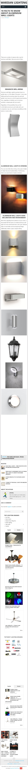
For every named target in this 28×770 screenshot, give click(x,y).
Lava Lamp (7, 517)
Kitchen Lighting (8, 522)
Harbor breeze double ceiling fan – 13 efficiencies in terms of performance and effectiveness (13, 566)
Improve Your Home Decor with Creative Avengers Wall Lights (16, 713)
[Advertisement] (18, 28)
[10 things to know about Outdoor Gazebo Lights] (14, 746)
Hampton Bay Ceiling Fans (10, 520)
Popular (9, 530)
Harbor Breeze (8, 519)
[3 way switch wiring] (5, 735)
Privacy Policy (17, 763)
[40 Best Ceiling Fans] (14, 735)
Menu (3, 6)
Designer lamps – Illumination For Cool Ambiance (15, 691)
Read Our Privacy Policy (15, 768)
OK (21, 768)
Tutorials (7, 526)
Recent (18, 530)
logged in (9, 506)
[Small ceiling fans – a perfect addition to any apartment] (5, 746)
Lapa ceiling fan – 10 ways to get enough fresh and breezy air (16, 720)
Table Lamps (7, 524)
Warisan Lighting (14, 2)
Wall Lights (7, 17)
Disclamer (10, 763)
